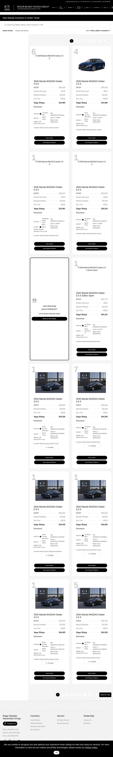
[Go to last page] (108, 41)
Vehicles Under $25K (37, 726)
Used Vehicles (35, 720)
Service (60, 716)
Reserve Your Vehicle (49, 319)
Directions (87, 723)
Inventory (35, 716)
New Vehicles (35, 729)
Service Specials (63, 723)
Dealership (89, 716)
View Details (49, 138)
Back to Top (105, 695)
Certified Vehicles (36, 723)
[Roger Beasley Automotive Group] (26, 7)
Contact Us (11, 724)
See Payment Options (49, 142)
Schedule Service (63, 720)
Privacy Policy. (91, 747)
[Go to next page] (103, 41)
